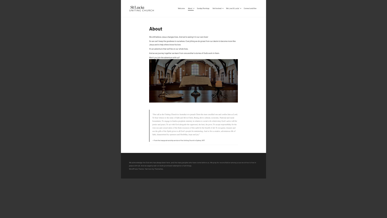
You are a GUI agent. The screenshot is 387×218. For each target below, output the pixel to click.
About (190, 8)
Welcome (181, 8)
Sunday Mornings (203, 8)
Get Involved (217, 8)
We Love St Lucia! (232, 8)
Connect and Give (250, 8)
